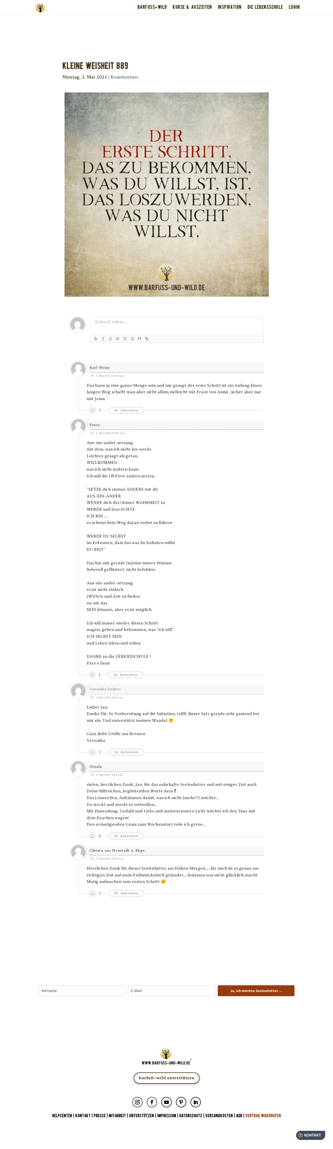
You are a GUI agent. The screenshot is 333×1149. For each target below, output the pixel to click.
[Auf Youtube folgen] (166, 1102)
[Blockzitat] (139, 339)
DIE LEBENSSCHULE (265, 7)
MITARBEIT (117, 1115)
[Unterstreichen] (110, 339)
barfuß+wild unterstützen (167, 1077)
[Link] (146, 339)
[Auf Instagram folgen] (137, 1102)
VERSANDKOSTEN (219, 1115)
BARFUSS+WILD (152, 7)
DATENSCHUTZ (190, 1115)
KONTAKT (83, 1115)
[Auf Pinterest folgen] (181, 1102)
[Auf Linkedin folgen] (195, 1102)
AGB (239, 1115)
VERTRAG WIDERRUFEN (263, 1115)
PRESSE (100, 1115)
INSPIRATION (230, 7)
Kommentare (125, 77)
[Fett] (95, 339)
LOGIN (294, 7)
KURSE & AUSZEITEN (192, 7)
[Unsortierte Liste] (132, 339)
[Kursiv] (103, 339)
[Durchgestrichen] (117, 339)
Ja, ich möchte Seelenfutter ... (256, 990)
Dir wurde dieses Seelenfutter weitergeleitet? (166, 21)
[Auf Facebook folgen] (152, 1102)
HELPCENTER (62, 1115)
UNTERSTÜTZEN (141, 1115)
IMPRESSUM (166, 1115)
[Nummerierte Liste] (125, 339)
